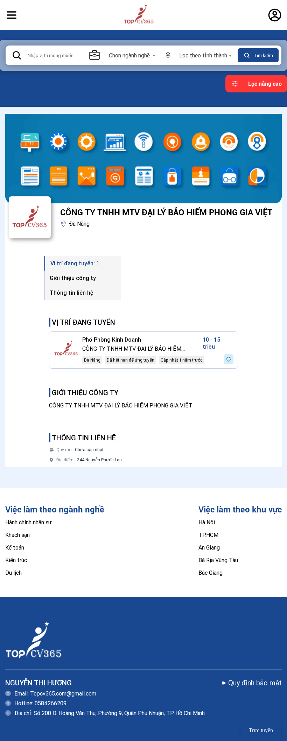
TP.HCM (208, 534)
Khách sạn (17, 534)
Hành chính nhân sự (28, 522)
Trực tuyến (261, 730)
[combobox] (132, 55)
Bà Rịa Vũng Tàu (218, 560)
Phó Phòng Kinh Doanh (111, 339)
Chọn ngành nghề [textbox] (129, 55)
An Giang (209, 547)
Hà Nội (206, 522)
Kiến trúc (16, 560)
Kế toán (14, 547)
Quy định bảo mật (255, 682)
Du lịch (13, 572)
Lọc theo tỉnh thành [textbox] (203, 55)
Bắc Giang (210, 572)
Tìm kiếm (263, 55)
